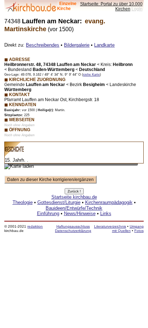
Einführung (48, 213)
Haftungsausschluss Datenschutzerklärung (73, 228)
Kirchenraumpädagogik (109, 202)
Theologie (23, 202)
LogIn (137, 8)
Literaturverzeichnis (110, 226)
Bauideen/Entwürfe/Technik (74, 208)
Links (105, 213)
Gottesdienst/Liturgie (58, 202)
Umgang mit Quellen (128, 228)
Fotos (139, 231)
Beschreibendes (42, 45)
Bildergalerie (76, 45)
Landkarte (104, 45)
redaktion (35, 226)
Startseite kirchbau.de (74, 197)
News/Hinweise (80, 213)
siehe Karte (91, 74)
